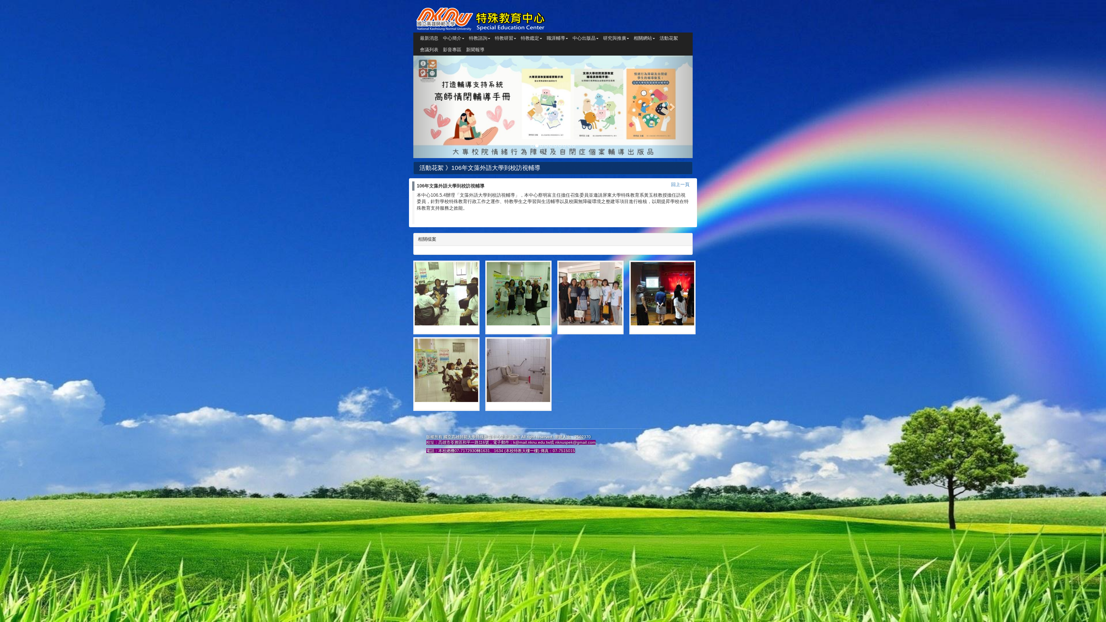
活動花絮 (669, 38)
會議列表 (429, 49)
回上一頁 (680, 184)
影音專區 (452, 49)
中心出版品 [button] (584, 38)
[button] (434, 107)
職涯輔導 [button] (556, 38)
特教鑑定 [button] (530, 38)
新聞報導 (475, 49)
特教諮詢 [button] (478, 38)
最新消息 (429, 38)
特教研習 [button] (504, 38)
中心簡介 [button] (452, 38)
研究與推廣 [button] (614, 38)
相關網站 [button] (643, 38)
